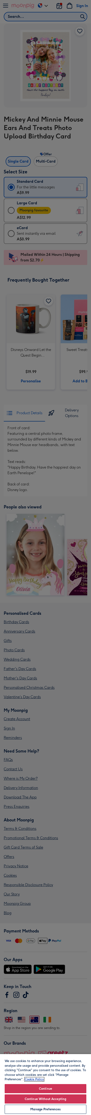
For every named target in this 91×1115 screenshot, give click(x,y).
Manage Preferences (45, 1109)
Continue (45, 1088)
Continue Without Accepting (45, 1099)
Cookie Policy (34, 1079)
